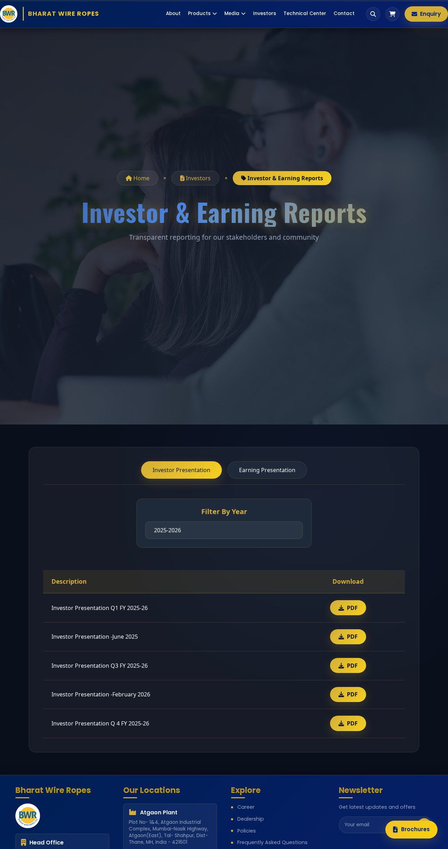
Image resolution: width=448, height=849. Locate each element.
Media (231, 13)
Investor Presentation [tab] (181, 470)
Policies (246, 830)
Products (199, 13)
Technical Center (305, 13)
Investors (264, 13)
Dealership (250, 818)
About (173, 13)
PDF (352, 608)
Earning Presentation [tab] (267, 470)
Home (140, 178)
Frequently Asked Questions (272, 842)
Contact (344, 13)
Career (245, 807)
